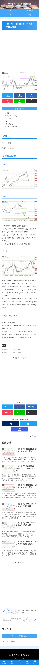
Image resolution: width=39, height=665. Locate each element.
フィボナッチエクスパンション (12, 349)
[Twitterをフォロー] (28, 423)
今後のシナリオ (12, 126)
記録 (8, 113)
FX (5, 345)
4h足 (10, 118)
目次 (16, 109)
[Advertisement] (19, 50)
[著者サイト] (10, 423)
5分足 (11, 124)
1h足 (10, 121)
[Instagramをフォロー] (19, 429)
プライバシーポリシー (19, 658)
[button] (35, 363)
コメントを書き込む (19, 636)
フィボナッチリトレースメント (12, 352)
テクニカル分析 (12, 116)
